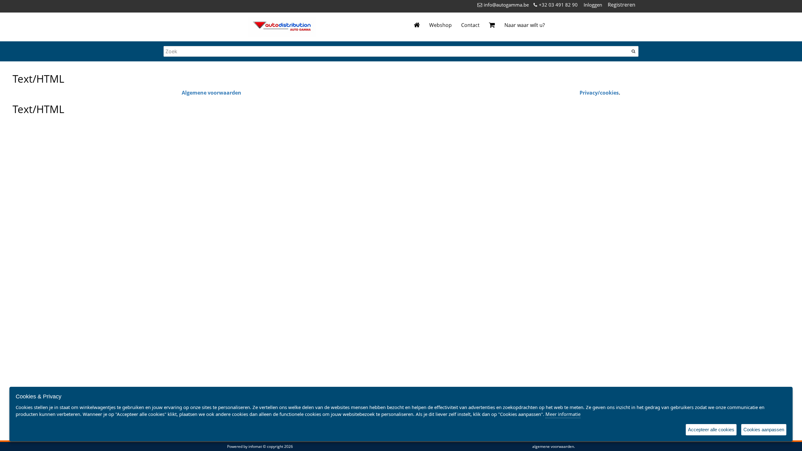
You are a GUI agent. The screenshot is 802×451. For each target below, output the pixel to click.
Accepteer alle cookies (711, 429)
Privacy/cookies (599, 92)
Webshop (440, 25)
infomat (255, 446)
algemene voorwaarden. (553, 446)
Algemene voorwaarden (211, 92)
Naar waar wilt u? (524, 25)
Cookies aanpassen (763, 429)
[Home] (416, 25)
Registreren (621, 4)
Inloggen (593, 5)
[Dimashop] (282, 27)
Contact (470, 25)
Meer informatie (563, 414)
